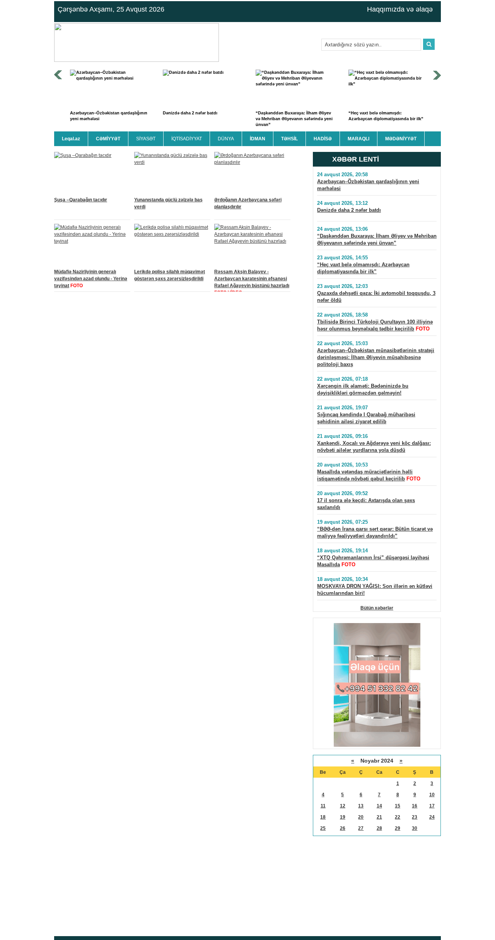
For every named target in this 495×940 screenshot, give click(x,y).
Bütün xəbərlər (376, 608)
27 (361, 828)
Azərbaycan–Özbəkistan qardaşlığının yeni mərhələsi (108, 116)
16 (414, 806)
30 (414, 828)
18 (323, 817)
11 (323, 806)
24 (432, 817)
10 (432, 794)
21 (379, 817)
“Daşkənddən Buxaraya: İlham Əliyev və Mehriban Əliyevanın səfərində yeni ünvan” (294, 119)
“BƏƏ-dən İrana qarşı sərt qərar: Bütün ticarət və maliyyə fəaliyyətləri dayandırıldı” (375, 532)
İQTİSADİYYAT (186, 138)
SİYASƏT (145, 138)
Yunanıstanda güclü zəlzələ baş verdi (168, 203)
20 (361, 817)
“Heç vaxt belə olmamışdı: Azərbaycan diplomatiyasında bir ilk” (385, 116)
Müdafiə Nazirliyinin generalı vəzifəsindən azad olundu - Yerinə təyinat (90, 278)
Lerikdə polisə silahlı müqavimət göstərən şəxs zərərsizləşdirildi (169, 275)
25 (323, 828)
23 (414, 817)
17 (432, 806)
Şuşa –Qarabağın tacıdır (80, 200)
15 (397, 806)
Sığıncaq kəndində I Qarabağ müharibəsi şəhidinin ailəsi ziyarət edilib (366, 418)
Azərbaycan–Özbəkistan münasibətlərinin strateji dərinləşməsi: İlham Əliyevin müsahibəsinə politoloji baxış (375, 357)
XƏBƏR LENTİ (355, 159)
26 (342, 828)
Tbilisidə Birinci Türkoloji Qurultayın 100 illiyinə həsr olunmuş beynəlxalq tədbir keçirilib (375, 325)
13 (361, 806)
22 (397, 817)
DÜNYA (226, 138)
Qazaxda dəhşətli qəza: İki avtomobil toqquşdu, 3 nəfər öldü (376, 296)
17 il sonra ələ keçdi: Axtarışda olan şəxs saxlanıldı (366, 503)
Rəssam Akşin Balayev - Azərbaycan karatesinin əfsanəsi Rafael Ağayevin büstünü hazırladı (251, 278)
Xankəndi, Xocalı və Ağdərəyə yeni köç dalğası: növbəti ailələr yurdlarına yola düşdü (374, 446)
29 (397, 828)
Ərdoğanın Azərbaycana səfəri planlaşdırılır (248, 203)
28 (379, 828)
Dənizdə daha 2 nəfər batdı (190, 113)
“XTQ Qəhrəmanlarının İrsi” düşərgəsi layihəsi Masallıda (373, 561)
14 (379, 806)
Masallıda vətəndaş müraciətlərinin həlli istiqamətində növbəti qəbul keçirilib (365, 475)
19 (342, 817)
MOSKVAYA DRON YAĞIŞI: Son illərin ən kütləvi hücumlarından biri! (374, 589)
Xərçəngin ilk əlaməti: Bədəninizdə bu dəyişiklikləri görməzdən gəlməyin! (362, 389)
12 (342, 806)
